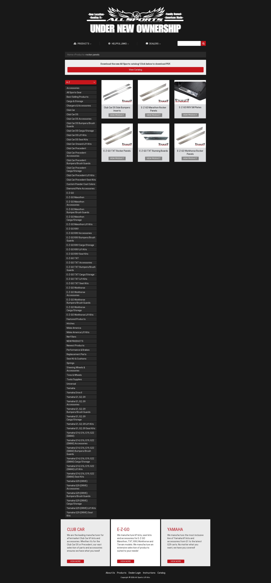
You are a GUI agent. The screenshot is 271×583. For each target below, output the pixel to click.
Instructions (149, 573)
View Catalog (135, 69)
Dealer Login (135, 573)
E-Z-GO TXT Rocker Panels (117, 151)
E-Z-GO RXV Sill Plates (190, 107)
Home (70, 54)
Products (79, 54)
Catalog (161, 573)
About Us (110, 573)
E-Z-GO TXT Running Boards (153, 151)
